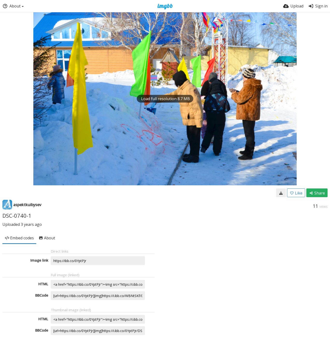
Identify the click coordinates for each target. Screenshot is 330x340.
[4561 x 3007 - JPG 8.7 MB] (281, 192)
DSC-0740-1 (16, 215)
